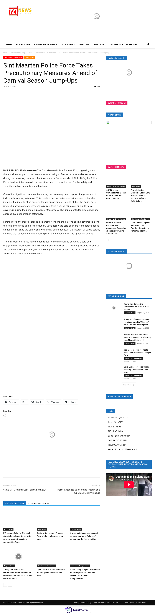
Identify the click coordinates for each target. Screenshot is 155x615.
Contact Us (141, 602)
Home (8, 44)
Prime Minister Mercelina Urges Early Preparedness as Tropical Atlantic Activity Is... (140, 195)
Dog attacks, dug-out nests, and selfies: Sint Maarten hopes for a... (137, 352)
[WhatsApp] (27, 93)
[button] (148, 44)
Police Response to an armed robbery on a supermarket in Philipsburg (79, 491)
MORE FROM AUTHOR (38, 503)
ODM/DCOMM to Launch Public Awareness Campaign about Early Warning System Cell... (116, 228)
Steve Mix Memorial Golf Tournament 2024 (24, 489)
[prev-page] (5, 585)
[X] (13, 93)
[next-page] (10, 585)
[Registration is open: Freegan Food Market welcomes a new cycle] (52, 520)
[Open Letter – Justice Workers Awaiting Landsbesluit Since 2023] (52, 556)
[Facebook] (6, 93)
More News (68, 44)
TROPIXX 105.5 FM (117, 444)
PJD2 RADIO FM (115, 431)
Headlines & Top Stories (21, 52)
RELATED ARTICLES (14, 503)
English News (76, 529)
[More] (34, 93)
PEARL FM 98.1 (115, 426)
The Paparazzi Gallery (82, 602)
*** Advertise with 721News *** (108, 602)
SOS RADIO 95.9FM (117, 440)
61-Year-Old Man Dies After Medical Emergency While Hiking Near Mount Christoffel (137, 337)
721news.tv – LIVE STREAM (122, 44)
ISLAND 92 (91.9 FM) (118, 417)
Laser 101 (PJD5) (116, 422)
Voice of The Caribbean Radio (123, 449)
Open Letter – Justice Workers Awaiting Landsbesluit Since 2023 (51, 572)
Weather (99, 44)
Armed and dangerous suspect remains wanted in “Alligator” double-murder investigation (84, 536)
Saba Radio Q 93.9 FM (119, 435)
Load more (127, 384)
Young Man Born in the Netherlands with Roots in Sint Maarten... (137, 307)
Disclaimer (129, 602)
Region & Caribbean (45, 44)
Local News (23, 44)
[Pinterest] (20, 93)
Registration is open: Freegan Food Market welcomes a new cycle (50, 536)
